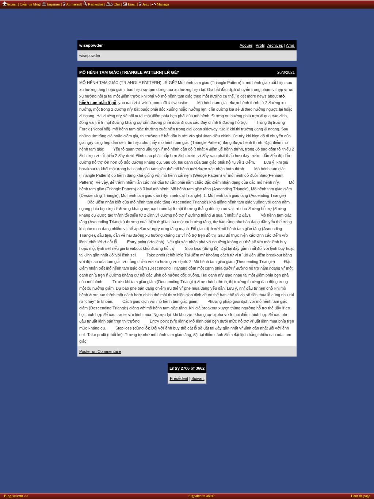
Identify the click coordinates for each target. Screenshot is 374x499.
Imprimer (53, 4)
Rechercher (95, 4)
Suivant (198, 378)
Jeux (145, 4)
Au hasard (73, 4)
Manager (162, 4)
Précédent (179, 378)
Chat (116, 4)
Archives (275, 45)
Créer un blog (30, 4)
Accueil (12, 4)
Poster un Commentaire (100, 351)
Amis (290, 45)
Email (132, 4)
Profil (260, 45)
